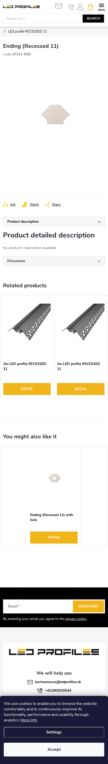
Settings (54, 732)
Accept (54, 749)
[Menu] (101, 6)
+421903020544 (58, 690)
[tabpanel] (27, 347)
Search (93, 18)
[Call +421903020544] (71, 7)
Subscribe (88, 606)
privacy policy (76, 618)
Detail (27, 389)
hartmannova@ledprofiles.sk (58, 682)
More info (28, 720)
